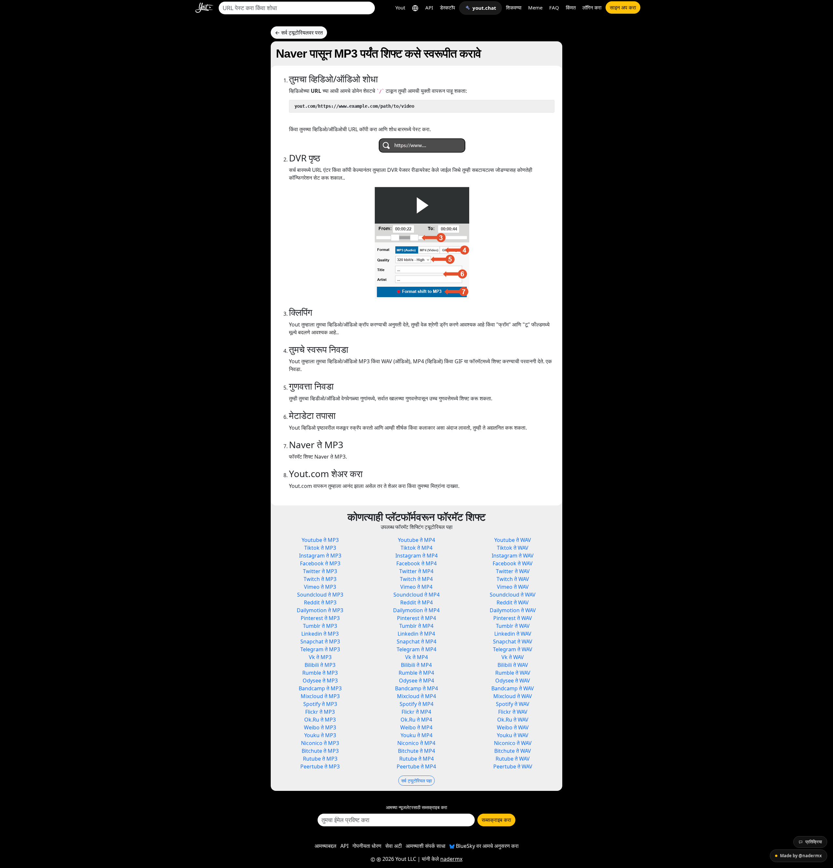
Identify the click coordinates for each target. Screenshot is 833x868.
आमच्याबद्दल (325, 845)
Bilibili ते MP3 (320, 664)
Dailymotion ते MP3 (320, 610)
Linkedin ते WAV (512, 633)
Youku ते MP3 (320, 735)
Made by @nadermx (801, 856)
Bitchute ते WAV (512, 750)
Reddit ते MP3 (320, 602)
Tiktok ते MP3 (320, 547)
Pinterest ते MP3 (320, 618)
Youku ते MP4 (416, 735)
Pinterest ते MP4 (416, 618)
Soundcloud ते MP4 (416, 594)
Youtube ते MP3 (320, 540)
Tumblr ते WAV (513, 625)
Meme (535, 7)
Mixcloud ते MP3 (320, 696)
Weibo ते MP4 (416, 727)
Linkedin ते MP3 (320, 633)
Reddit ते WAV (513, 602)
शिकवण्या (513, 7)
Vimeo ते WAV (513, 586)
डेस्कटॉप (447, 7)
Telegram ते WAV (512, 649)
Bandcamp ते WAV (512, 688)
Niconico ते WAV (513, 743)
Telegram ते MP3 (320, 649)
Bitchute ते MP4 (416, 750)
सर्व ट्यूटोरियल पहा (416, 781)
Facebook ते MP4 (416, 563)
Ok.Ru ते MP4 (416, 719)
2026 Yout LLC (398, 858)
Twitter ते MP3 (320, 571)
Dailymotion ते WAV (513, 610)
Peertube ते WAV (512, 766)
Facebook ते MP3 (320, 563)
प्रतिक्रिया (813, 842)
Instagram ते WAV (513, 555)
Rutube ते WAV (513, 758)
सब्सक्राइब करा (496, 819)
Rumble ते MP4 (416, 672)
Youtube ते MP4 (416, 540)
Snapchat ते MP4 (416, 641)
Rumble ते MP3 (320, 672)
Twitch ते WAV (513, 579)
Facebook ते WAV (513, 563)
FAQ (554, 7)
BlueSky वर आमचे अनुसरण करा (487, 845)
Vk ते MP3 (320, 657)
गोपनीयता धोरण (366, 845)
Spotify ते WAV (512, 704)
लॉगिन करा (591, 7)
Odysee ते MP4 (416, 680)
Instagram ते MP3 (320, 555)
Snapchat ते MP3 (320, 641)
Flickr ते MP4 (416, 711)
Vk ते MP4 (416, 657)
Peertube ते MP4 (416, 766)
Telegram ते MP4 (416, 649)
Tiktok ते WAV (512, 547)
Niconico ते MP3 (320, 743)
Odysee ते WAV (512, 680)
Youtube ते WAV (512, 540)
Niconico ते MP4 (416, 743)
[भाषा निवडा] (415, 7)
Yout (400, 7)
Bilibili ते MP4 (416, 664)
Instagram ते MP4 (416, 555)
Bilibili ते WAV (513, 664)
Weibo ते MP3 (320, 727)
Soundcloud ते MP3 (320, 594)
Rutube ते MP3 (320, 758)
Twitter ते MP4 (416, 571)
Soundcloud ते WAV (513, 594)
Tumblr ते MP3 (320, 625)
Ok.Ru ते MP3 (320, 719)
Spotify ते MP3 (320, 704)
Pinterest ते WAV (512, 618)
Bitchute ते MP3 (320, 750)
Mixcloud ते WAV (512, 696)
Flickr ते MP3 (320, 711)
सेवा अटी (393, 845)
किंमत (571, 7)
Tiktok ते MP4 (416, 547)
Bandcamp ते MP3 (320, 688)
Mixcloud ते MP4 (416, 696)
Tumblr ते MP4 (416, 625)
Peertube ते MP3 (320, 766)
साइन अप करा (623, 7)
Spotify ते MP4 (416, 704)
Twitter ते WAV (513, 571)
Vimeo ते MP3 (320, 586)
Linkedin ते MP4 (416, 633)
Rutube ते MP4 (416, 758)
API (429, 7)
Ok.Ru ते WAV (512, 719)
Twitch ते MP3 (320, 579)
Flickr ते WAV (512, 711)
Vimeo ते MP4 (416, 586)
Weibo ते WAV (513, 727)
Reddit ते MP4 (416, 602)
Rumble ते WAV (512, 672)
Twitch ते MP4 (416, 579)
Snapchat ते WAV (512, 641)
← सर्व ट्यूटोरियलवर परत (299, 32)
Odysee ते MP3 (320, 680)
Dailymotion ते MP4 (416, 610)
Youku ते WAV (512, 735)
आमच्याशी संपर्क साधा (425, 845)
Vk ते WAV (512, 657)
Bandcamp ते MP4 (416, 688)
